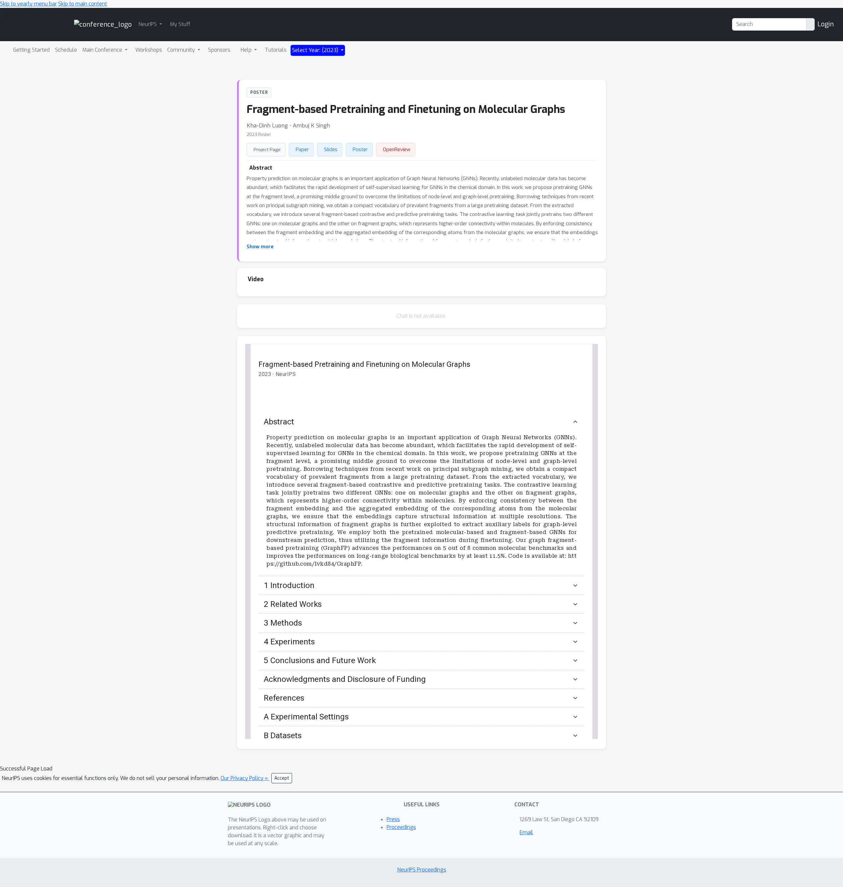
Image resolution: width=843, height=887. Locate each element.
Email (526, 832)
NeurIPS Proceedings (421, 869)
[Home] (103, 24)
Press (393, 819)
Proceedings (401, 827)
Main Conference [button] (102, 49)
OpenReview (396, 149)
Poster (360, 149)
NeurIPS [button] (148, 24)
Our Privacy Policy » (245, 778)
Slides (331, 149)
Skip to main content (82, 3)
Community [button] (181, 49)
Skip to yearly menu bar (28, 3)
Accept (281, 778)
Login (825, 24)
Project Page (267, 149)
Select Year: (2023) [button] (316, 50)
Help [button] (247, 49)
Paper (302, 149)
